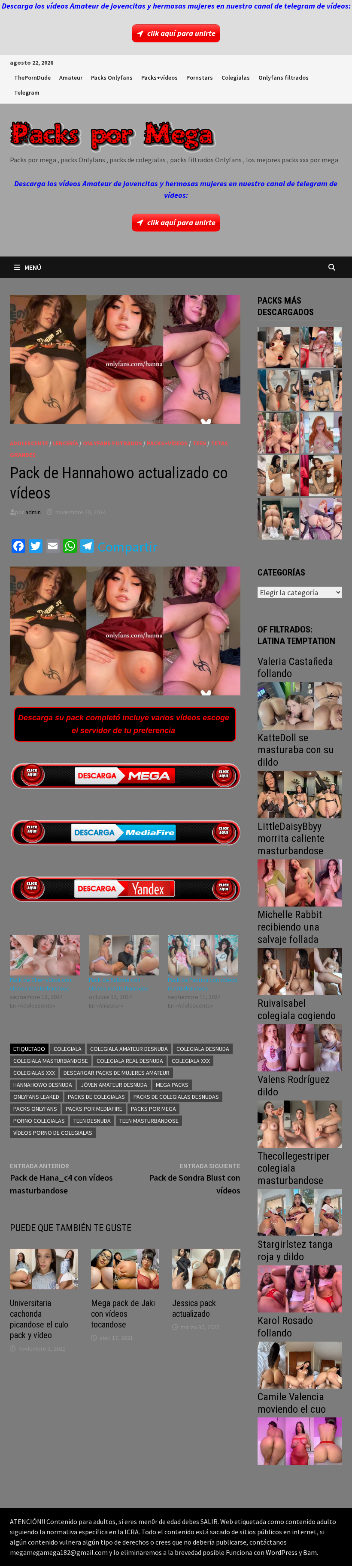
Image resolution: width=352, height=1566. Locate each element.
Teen (199, 443)
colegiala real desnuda (130, 1061)
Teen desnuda (92, 1121)
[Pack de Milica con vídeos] (278, 475)
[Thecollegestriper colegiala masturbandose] (300, 1212)
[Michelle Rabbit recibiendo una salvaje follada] (300, 970)
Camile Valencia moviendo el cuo (292, 1403)
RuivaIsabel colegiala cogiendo (297, 1009)
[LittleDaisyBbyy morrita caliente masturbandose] (300, 882)
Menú (32, 267)
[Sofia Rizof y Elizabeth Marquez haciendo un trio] (278, 432)
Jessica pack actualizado (194, 1308)
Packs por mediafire (94, 1109)
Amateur (70, 77)
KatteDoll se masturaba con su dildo (296, 750)
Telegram (26, 92)
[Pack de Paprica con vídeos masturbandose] (203, 955)
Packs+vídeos (159, 77)
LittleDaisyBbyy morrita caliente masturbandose (291, 838)
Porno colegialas (39, 1121)
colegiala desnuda (202, 1049)
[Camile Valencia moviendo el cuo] (300, 1440)
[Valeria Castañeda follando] (300, 705)
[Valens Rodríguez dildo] (300, 1123)
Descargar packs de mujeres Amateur (117, 1073)
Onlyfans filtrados (283, 77)
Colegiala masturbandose (50, 1061)
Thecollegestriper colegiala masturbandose (294, 1168)
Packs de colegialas (96, 1097)
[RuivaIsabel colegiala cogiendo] (300, 1047)
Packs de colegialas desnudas (176, 1097)
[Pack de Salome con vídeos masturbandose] (124, 955)
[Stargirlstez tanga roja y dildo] (300, 1288)
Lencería (65, 443)
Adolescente (29, 443)
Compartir (127, 547)
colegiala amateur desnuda (129, 1049)
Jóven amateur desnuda (114, 1085)
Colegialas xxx (34, 1073)
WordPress (281, 1552)
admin (33, 512)
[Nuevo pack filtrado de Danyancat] (321, 347)
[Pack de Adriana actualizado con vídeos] (278, 347)
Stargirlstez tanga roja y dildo (295, 1250)
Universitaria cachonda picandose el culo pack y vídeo (39, 1319)
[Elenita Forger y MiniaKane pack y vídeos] (278, 518)
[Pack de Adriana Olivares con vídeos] (321, 390)
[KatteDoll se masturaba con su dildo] (300, 794)
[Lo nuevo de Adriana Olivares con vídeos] (278, 390)
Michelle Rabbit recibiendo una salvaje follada (290, 927)
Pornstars (199, 77)
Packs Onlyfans (112, 77)
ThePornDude (32, 77)
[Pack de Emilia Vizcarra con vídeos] (321, 432)
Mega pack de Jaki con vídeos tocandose (123, 1314)
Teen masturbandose (149, 1121)
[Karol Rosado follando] (300, 1364)
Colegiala (68, 1049)
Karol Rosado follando (285, 1327)
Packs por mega (153, 1109)
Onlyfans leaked (36, 1097)
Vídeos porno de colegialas (52, 1132)
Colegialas (236, 77)
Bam (310, 1552)
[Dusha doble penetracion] (321, 518)
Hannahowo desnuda (42, 1085)
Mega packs (172, 1085)
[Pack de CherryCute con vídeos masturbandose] (45, 955)
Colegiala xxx (191, 1061)
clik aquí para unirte (181, 33)
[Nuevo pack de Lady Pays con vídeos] (321, 475)
